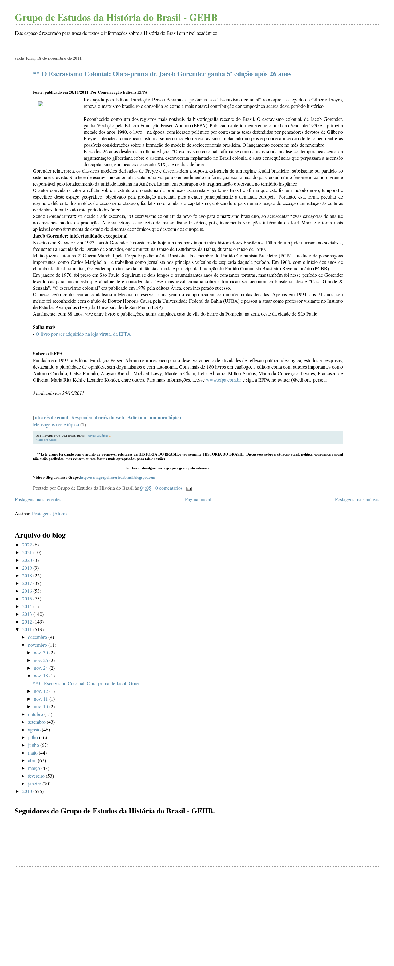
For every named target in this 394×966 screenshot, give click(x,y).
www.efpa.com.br (223, 379)
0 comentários (169, 488)
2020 (27, 560)
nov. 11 (41, 698)
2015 (27, 598)
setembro (37, 721)
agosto (35, 729)
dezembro (38, 637)
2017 (27, 583)
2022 (27, 544)
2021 (27, 552)
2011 (27, 629)
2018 (27, 575)
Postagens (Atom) (49, 513)
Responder (97, 417)
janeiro (35, 783)
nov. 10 (41, 706)
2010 (27, 791)
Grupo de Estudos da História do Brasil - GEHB (116, 17)
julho (33, 737)
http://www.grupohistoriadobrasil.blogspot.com (117, 477)
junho (34, 745)
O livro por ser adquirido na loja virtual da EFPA (83, 333)
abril (33, 760)
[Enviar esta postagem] (188, 488)
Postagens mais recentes (38, 499)
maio (33, 752)
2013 (27, 614)
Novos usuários (98, 435)
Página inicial (198, 499)
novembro (38, 644)
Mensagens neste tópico (56, 424)
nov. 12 (41, 691)
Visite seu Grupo (46, 439)
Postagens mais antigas (357, 499)
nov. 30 (41, 652)
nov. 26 (41, 660)
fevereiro (37, 775)
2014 (27, 606)
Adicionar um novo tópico (154, 417)
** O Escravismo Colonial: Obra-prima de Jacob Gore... (87, 683)
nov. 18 (41, 675)
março (34, 768)
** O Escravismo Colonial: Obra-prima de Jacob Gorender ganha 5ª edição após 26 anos (162, 73)
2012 (27, 621)
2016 (27, 590)
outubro (36, 714)
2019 (27, 567)
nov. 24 (41, 668)
